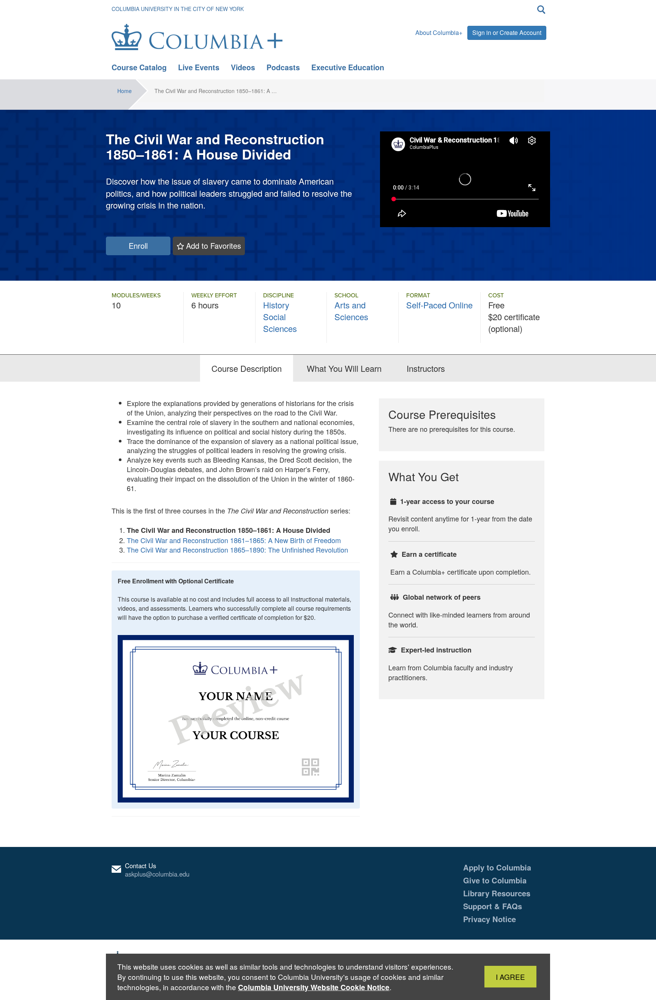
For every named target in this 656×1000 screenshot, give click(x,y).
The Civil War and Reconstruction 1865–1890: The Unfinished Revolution (237, 550)
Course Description (246, 368)
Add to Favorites (213, 245)
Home (124, 91)
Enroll (138, 245)
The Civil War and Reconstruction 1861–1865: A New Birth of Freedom (234, 540)
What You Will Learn (344, 368)
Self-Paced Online (439, 305)
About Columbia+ (438, 32)
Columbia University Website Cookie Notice (314, 987)
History (276, 305)
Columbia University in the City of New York (178, 9)
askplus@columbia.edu (157, 873)
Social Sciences (280, 322)
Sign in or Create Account (506, 32)
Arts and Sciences (351, 310)
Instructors (426, 368)
